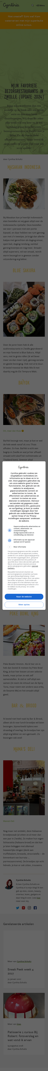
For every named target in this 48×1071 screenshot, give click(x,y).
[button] (24, 547)
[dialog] (24, 535)
